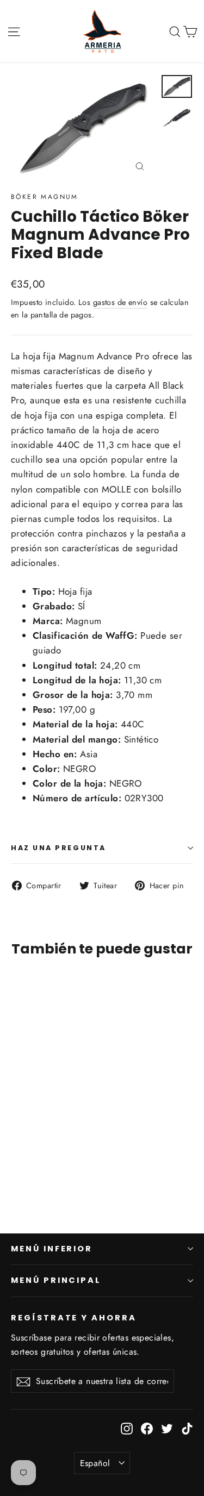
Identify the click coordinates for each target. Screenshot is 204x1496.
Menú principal (56, 1280)
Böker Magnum (44, 197)
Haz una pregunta (58, 847)
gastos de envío (120, 302)
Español (95, 1463)
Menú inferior (51, 1248)
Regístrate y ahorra (74, 1317)
